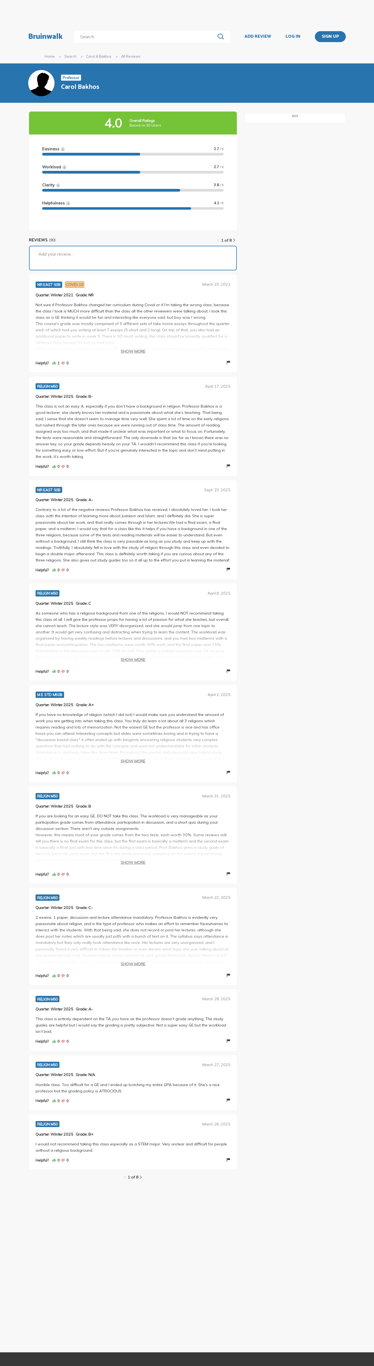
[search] (145, 37)
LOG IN (293, 36)
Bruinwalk (45, 37)
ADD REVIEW (257, 36)
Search (70, 56)
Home (50, 56)
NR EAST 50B (49, 284)
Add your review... (55, 254)
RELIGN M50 (47, 386)
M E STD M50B (49, 694)
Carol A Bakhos (98, 56)
